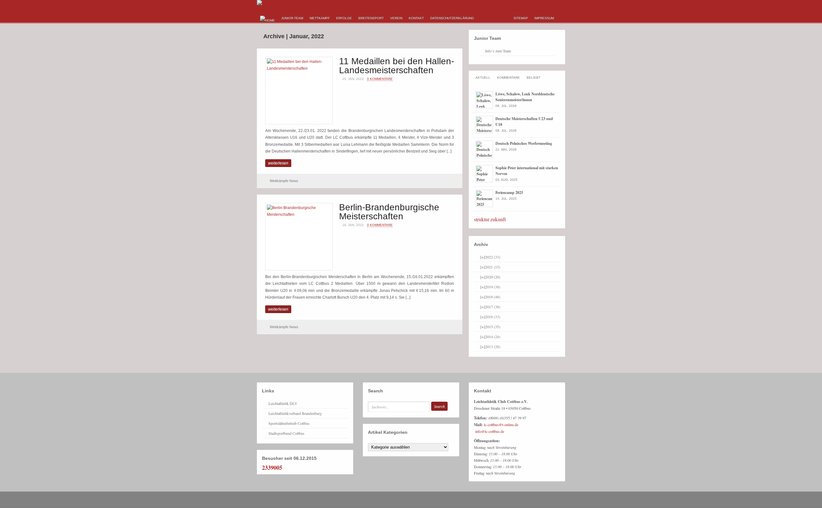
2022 (492, 256)
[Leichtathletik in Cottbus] (286, 3)
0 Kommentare (380, 79)
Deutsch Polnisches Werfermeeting (523, 143)
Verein (396, 18)
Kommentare (508, 77)
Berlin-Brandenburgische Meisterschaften (389, 211)
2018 (492, 296)
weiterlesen (278, 163)
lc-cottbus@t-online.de (501, 424)
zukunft (498, 219)
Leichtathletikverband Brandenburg (295, 413)
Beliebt (533, 77)
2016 (492, 316)
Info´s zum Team (498, 50)
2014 (492, 336)
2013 (492, 346)
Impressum (544, 18)
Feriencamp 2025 (509, 192)
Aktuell (483, 77)
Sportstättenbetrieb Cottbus (289, 423)
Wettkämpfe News (284, 181)
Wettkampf (320, 18)
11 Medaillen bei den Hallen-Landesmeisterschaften (396, 65)
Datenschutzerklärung (452, 18)
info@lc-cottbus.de (489, 431)
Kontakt (416, 18)
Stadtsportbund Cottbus (286, 433)
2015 (492, 326)
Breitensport (371, 18)
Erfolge (344, 18)
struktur (481, 219)
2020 (492, 276)
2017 (492, 306)
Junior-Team (292, 18)
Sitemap (520, 18)
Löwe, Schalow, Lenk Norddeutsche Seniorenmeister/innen (525, 96)
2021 (492, 266)
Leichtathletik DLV (282, 403)
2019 (492, 286)
